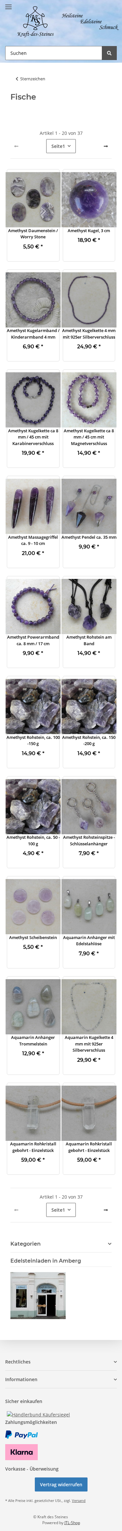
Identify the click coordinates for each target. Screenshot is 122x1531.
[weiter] (106, 146)
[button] (33, 200)
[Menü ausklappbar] (8, 4)
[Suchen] (109, 53)
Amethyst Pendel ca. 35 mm (88, 537)
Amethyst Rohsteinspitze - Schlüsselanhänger (89, 840)
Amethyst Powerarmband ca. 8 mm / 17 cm (33, 640)
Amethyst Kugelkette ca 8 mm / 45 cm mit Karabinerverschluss (33, 437)
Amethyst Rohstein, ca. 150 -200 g (88, 740)
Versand (79, 1500)
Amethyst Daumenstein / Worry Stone (33, 234)
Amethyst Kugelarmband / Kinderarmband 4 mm (33, 333)
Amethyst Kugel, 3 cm (89, 230)
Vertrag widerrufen (61, 1484)
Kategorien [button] (25, 1244)
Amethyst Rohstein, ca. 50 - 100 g (33, 840)
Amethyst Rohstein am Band (89, 640)
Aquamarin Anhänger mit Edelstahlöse (89, 940)
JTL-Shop (72, 1522)
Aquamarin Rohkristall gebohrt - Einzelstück (33, 1147)
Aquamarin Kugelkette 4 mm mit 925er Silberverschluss (89, 1043)
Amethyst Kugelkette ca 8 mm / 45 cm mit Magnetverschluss (89, 437)
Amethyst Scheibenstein (33, 937)
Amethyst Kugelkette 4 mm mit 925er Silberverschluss (88, 333)
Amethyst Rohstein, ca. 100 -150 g (33, 740)
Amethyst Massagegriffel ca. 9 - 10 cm (33, 540)
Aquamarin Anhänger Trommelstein (33, 1040)
